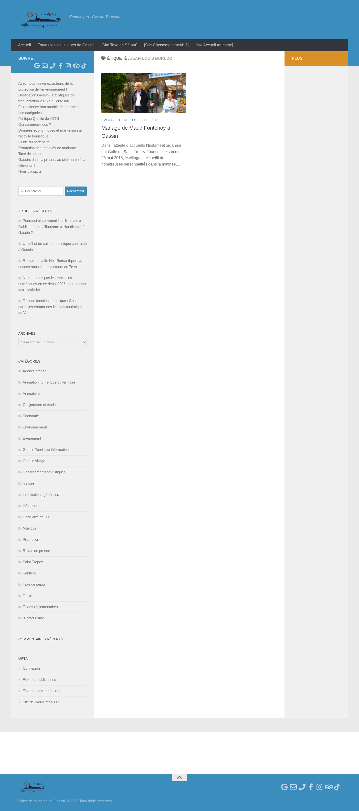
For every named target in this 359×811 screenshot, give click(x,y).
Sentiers (29, 573)
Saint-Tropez (33, 562)
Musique (29, 528)
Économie (31, 416)
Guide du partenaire (34, 142)
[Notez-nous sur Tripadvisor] (76, 66)
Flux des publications (39, 679)
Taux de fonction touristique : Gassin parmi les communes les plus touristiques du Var (51, 307)
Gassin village (34, 461)
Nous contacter (30, 171)
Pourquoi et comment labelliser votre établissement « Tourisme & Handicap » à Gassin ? (51, 226)
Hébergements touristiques (44, 472)
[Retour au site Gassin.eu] (37, 66)
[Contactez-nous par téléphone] (52, 66)
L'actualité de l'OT (119, 120)
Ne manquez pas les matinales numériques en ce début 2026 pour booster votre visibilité (52, 284)
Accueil (24, 45)
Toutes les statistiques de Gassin (66, 45)
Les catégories (30, 113)
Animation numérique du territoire (49, 382)
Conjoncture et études (40, 405)
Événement (32, 438)
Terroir (28, 595)
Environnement (35, 427)
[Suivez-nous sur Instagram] (68, 66)
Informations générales (41, 494)
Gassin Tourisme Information (46, 449)
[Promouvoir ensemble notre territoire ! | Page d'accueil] (41, 19)
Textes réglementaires (40, 607)
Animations (32, 393)
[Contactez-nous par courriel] (45, 66)
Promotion (31, 539)
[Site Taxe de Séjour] (119, 45)
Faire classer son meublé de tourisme (48, 107)
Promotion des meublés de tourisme (47, 148)
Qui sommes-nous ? (34, 124)
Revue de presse (36, 551)
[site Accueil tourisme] (214, 45)
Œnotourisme (33, 618)
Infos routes (32, 506)
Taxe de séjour (30, 154)
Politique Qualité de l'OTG (38, 118)
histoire (28, 483)
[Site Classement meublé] (166, 45)
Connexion (31, 668)
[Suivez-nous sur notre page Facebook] (60, 66)
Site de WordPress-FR (41, 702)
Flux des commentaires (41, 691)
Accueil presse (34, 371)
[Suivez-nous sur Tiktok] (84, 66)
